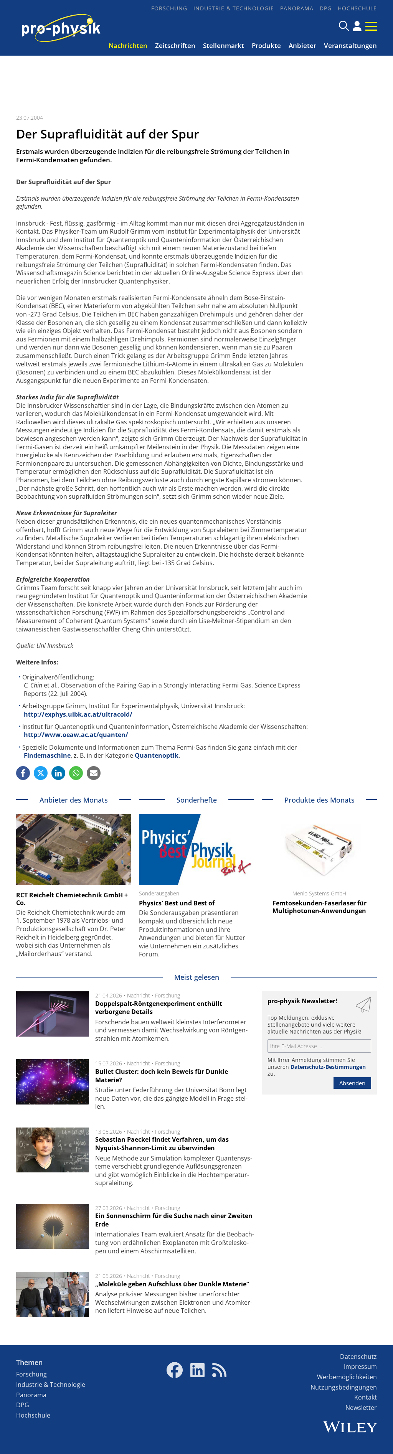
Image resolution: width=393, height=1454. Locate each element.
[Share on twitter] (41, 773)
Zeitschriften (175, 45)
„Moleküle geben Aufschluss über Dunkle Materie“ (172, 1284)
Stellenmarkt (223, 45)
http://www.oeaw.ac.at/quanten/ (76, 734)
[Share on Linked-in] (58, 773)
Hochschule (357, 8)
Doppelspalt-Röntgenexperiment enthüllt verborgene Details (158, 1007)
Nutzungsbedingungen (343, 1387)
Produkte (266, 45)
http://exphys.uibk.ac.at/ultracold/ (78, 714)
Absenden (352, 1083)
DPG (326, 8)
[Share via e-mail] (94, 773)
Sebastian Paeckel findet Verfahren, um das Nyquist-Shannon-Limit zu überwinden (162, 1143)
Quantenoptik (156, 755)
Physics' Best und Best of (177, 903)
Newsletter (361, 1407)
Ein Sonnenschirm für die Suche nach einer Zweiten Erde (174, 1220)
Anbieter (302, 45)
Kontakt (365, 1397)
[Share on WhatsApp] (76, 773)
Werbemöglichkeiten (347, 1377)
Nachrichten (128, 45)
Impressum (360, 1366)
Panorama (297, 8)
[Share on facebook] (23, 773)
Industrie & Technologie (233, 8)
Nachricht (138, 995)
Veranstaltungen (350, 45)
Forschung (169, 8)
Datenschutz (358, 1356)
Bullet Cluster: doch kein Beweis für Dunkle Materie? (161, 1075)
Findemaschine (47, 755)
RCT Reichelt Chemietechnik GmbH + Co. (72, 899)
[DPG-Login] (357, 26)
